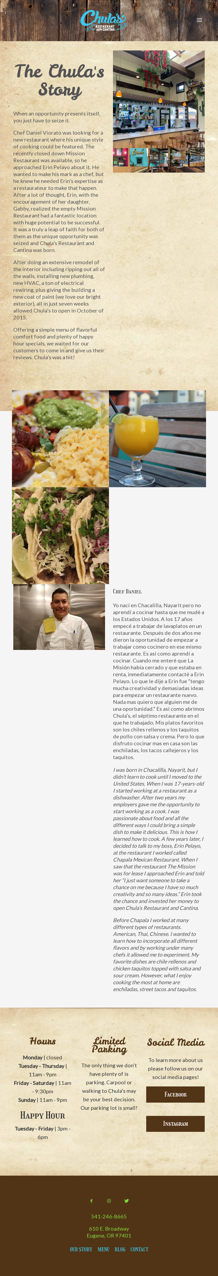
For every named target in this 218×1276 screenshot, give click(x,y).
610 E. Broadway (109, 1228)
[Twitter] (127, 1201)
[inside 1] (159, 111)
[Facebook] (91, 1201)
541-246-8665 (109, 1216)
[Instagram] (109, 1201)
